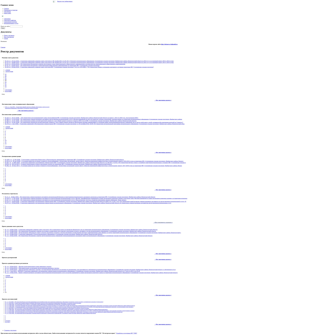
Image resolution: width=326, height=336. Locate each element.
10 (5, 140)
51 (5, 83)
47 (5, 77)
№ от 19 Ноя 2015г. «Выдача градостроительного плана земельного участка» (28, 266)
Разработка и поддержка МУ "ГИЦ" (126, 333)
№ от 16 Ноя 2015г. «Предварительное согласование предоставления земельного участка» (32, 268)
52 (5, 85)
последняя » (8, 91)
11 (5, 142)
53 (5, 86)
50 (5, 82)
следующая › (8, 90)
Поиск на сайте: (5, 26)
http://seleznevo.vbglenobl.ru (169, 44)
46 (5, 76)
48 (5, 79)
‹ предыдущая (9, 71)
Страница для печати (10, 330)
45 (5, 74)
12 (5, 143)
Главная (3, 47)
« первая (7, 70)
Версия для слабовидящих (65, 1)
